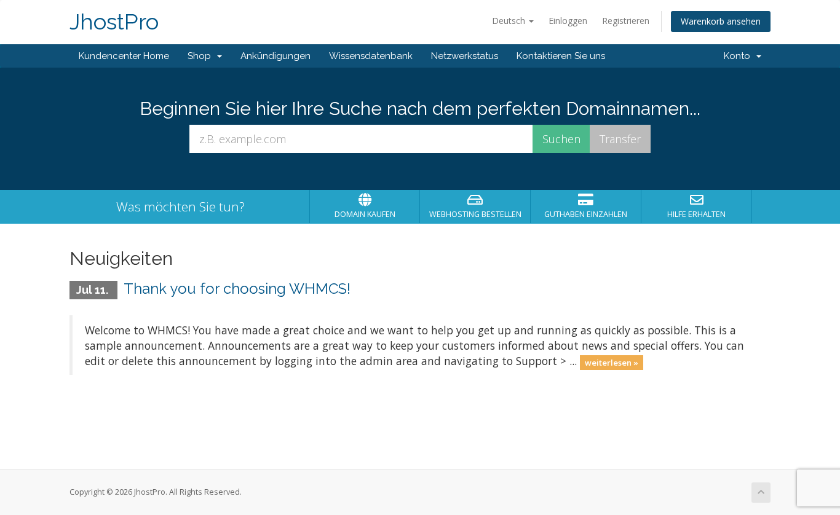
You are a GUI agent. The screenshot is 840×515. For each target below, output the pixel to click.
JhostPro (114, 22)
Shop (202, 55)
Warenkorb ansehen (721, 21)
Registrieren (625, 20)
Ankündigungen (275, 55)
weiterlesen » (611, 362)
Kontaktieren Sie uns (561, 55)
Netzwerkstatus (464, 55)
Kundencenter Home (124, 55)
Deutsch (510, 20)
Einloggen (568, 20)
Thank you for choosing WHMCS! (237, 288)
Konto (739, 55)
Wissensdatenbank (371, 55)
